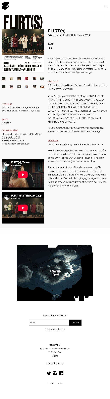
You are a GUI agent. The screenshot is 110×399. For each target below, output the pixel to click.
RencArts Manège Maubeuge (15, 143)
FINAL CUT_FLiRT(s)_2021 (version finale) (22, 134)
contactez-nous (55, 363)
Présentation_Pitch (11, 137)
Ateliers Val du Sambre (13, 140)
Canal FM (6, 122)
